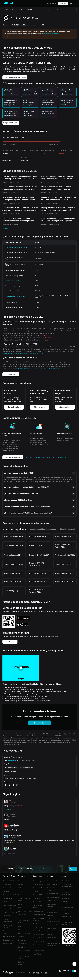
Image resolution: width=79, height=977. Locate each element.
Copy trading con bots (23, 921)
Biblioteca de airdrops (22, 963)
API (19, 929)
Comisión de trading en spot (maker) (17, 247)
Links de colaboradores (7, 920)
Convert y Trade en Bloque (24, 899)
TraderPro (21, 936)
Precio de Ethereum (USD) (13, 564)
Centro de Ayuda (52, 884)
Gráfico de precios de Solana (39, 919)
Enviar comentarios (53, 881)
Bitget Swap (22, 947)
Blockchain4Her (8, 940)
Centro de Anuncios (9, 905)
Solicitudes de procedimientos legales (67, 887)
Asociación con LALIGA (8, 926)
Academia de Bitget (9, 895)
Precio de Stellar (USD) (12, 573)
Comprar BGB (37, 898)
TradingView (22, 943)
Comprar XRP (37, 895)
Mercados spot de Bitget (51, 33)
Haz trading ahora (10, 642)
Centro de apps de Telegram (24, 952)
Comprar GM (11, 374)
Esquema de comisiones (51, 939)
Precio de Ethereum (39, 914)
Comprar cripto (37, 881)
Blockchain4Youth (9, 936)
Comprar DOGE (38, 891)
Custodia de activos (53, 921)
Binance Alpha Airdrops (26, 767)
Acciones (21, 895)
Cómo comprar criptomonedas (56, 457)
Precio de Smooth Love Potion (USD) (63, 546)
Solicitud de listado (53, 897)
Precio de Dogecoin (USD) (64, 536)
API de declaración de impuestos (53, 944)
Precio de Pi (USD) (11, 591)
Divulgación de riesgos (67, 923)
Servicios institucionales (52, 911)
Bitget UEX (6, 916)
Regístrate (63, 3)
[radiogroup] (13, 761)
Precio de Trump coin (38, 946)
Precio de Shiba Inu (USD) (13, 546)
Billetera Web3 (22, 940)
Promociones (51, 928)
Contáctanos (7, 884)
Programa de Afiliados (51, 905)
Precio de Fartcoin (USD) (64, 581)
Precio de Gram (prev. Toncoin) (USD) (37, 591)
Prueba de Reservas (9, 909)
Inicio (3, 10)
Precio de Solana (38, 941)
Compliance (66, 898)
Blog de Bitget (7, 898)
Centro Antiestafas (53, 893)
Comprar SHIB (37, 902)
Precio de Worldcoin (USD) (65, 555)
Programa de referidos (51, 933)
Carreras (6, 891)
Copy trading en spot (24, 911)
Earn (19, 907)
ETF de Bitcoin (37, 927)
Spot (19, 881)
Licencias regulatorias (66, 903)
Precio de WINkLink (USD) (64, 573)
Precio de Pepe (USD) (37, 536)
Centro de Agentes (24, 933)
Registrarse (8, 36)
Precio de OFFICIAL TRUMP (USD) (36, 564)
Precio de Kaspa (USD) (12, 555)
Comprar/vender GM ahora (13, 457)
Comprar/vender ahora (10, 123)
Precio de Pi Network (39, 934)
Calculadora (36, 924)
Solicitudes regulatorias (66, 893)
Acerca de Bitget (8, 881)
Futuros (20, 884)
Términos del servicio (66, 918)
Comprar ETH (37, 888)
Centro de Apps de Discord (24, 957)
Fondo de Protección (10, 912)
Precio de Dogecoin (39, 950)
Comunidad (7, 888)
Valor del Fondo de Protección (15, 291)
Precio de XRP (37, 931)
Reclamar (73, 869)
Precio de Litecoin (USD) (13, 581)
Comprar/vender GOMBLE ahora (15, 77)
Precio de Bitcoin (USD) (38, 581)
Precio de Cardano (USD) (13, 536)
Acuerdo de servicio (68, 881)
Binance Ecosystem (10, 771)
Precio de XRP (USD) (63, 564)
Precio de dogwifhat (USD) (39, 555)
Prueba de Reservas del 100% (15, 296)
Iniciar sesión (51, 3)
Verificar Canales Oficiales (52, 889)
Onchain (20, 891)
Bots (19, 926)
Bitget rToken (37, 954)
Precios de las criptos (13, 10)
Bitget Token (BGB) (9, 902)
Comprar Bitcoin (38, 884)
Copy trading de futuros (23, 916)
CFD (19, 888)
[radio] (9, 761)
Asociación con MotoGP (8, 932)
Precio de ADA (37, 938)
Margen (20, 904)
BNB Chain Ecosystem (11, 767)
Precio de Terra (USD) (37, 546)
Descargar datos (52, 925)
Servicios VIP (51, 900)
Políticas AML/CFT (68, 907)
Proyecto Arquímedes (51, 917)
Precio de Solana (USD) (38, 573)
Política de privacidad (65, 912)
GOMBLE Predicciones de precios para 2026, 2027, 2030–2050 (23, 353)
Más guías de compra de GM (35, 457)
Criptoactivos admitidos (12, 281)
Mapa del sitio (7, 943)
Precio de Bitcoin (38, 911)
